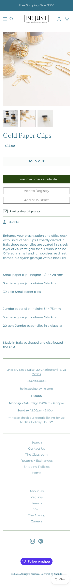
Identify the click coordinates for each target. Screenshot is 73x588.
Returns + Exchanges (37, 460)
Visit (36, 509)
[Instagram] (32, 541)
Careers (36, 521)
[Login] (59, 19)
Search (36, 442)
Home (36, 473)
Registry (36, 497)
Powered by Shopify (51, 573)
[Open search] (12, 19)
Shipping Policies (36, 467)
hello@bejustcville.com (36, 388)
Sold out (36, 161)
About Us (37, 491)
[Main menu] (5, 19)
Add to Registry (36, 191)
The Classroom (36, 454)
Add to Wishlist (36, 200)
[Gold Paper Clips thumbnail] (10, 118)
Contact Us (36, 448)
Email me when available (36, 179)
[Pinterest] (40, 541)
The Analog (36, 515)
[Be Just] (36, 18)
